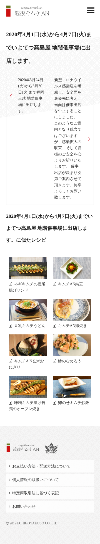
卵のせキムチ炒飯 (73, 403)
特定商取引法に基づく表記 (35, 493)
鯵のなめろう (69, 361)
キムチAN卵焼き (72, 326)
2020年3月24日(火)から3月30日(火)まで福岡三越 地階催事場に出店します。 (31, 95)
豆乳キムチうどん (29, 326)
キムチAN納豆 (70, 284)
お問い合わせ (24, 507)
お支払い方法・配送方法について (41, 466)
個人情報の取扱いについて (35, 480)
